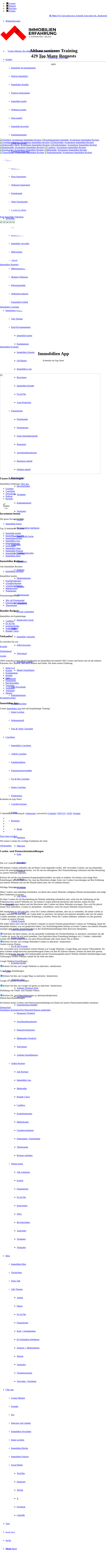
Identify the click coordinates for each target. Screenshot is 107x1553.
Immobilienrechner (14, 538)
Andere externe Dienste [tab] (10, 944)
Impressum (31, 813)
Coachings (10, 491)
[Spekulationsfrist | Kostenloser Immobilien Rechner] (68, 152)
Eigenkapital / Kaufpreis (16, 603)
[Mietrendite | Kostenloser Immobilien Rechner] (65, 150)
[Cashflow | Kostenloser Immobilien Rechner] (65, 147)
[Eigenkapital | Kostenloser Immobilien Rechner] (22, 150)
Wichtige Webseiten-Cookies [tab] (12, 887)
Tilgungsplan (11, 605)
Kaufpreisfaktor (12, 626)
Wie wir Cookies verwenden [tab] (12, 863)
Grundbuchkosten (13, 583)
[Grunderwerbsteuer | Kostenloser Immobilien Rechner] (25, 142)
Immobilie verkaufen (15, 536)
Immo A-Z (10, 668)
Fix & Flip (10, 623)
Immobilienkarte (13, 543)
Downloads (11, 493)
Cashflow (10, 621)
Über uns (25, 484)
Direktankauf (6, 651)
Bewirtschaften (12, 683)
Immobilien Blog (13, 556)
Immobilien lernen (14, 524)
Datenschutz (5, 1007)
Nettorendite (11, 628)
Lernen (12, 3)
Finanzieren (11, 680)
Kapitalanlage (12, 673)
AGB (69, 813)
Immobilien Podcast (14, 551)
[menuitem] (56, 3)
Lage (8, 678)
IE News (47, 16)
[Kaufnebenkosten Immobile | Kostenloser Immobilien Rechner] (70, 140)
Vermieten (10, 685)
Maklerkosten (12, 588)
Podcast (9, 496)
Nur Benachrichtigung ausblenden (35, 1010)
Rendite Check (12, 631)
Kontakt (3, 646)
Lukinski (52, 813)
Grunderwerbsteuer (14, 586)
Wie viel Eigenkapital (15, 600)
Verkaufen (10, 690)
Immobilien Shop (13, 548)
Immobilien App (13, 541)
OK (1, 846)
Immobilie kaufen (13, 533)
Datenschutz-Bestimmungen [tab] (12, 998)
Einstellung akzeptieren (10, 1010)
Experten (10, 488)
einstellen (7, 846)
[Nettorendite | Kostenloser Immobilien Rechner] (72, 142)
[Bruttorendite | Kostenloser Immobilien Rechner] (22, 147)
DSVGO (61, 813)
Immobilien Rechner (15, 571)
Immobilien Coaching (15, 553)
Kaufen (9, 670)
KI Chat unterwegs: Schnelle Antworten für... (72, 16)
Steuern (12, 6)
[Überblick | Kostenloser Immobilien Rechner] (21, 140)
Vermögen (10, 688)
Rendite (9, 675)
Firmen (12, 11)
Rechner (13, 8)
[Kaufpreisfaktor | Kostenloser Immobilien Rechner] (73, 145)
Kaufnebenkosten (13, 581)
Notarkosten (11, 591)
